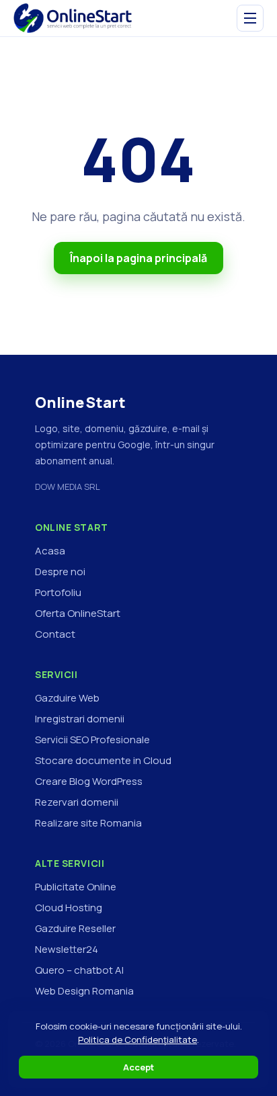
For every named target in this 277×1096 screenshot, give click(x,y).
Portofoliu (58, 592)
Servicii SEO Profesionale (92, 739)
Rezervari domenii (76, 802)
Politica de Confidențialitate (137, 1040)
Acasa (50, 551)
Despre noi (60, 571)
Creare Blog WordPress (89, 781)
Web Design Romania (84, 991)
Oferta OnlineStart (77, 613)
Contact (55, 634)
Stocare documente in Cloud (103, 760)
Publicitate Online (75, 887)
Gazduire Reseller (75, 928)
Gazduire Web (67, 698)
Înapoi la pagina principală (138, 258)
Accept (138, 1067)
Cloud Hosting (68, 907)
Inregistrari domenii (79, 719)
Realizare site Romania (88, 823)
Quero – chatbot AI (79, 970)
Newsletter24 (66, 949)
